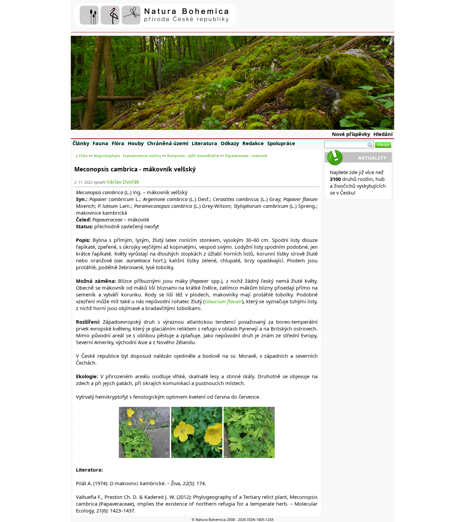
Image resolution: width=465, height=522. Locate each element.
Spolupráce (281, 143)
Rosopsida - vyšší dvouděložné (193, 155)
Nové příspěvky (351, 133)
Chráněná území (167, 143)
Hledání (382, 133)
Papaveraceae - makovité (246, 155)
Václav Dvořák (123, 181)
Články (81, 143)
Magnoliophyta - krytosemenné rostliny (127, 155)
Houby (136, 143)
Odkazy (230, 143)
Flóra (118, 143)
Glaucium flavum (223, 301)
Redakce (253, 143)
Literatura (204, 143)
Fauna (100, 143)
